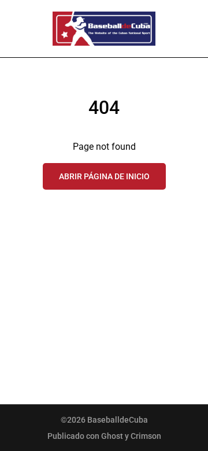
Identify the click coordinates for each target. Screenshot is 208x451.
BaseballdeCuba (117, 419)
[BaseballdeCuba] (104, 29)
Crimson (146, 436)
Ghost (112, 436)
